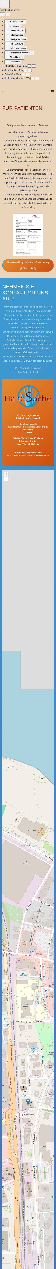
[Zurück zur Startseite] (2, 91)
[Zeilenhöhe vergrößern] (28, 74)
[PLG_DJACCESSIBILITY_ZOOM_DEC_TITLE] (29, 66)
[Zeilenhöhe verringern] (24, 74)
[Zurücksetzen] (2, 14)
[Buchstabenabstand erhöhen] (37, 78)
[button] (52, 91)
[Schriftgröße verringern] (25, 70)
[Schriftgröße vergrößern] (30, 70)
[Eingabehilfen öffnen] (5, 4)
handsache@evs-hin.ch (38, 455)
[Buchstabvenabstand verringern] (32, 78)
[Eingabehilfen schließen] (8, 14)
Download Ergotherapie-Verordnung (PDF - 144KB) (28, 265)
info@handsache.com (32, 452)
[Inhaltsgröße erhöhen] (34, 66)
